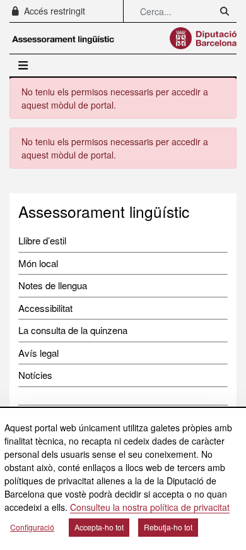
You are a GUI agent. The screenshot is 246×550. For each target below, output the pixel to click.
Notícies (35, 374)
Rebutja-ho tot (168, 527)
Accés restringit (53, 10)
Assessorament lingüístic (103, 211)
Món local (38, 263)
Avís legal (38, 352)
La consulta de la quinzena (72, 330)
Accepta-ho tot (99, 527)
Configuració (32, 527)
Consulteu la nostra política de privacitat (150, 507)
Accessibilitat (45, 307)
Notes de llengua (52, 285)
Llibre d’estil (42, 240)
